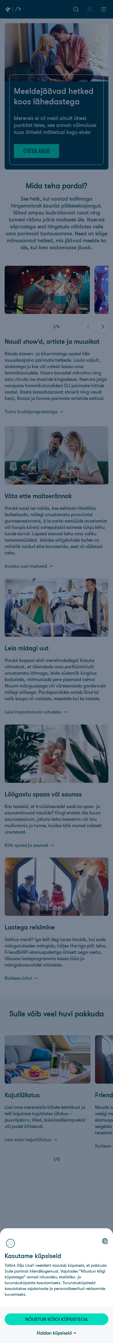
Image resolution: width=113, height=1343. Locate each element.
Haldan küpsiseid (54, 1333)
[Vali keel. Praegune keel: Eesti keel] (104, 1241)
